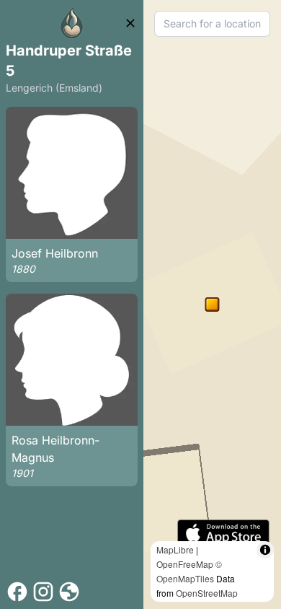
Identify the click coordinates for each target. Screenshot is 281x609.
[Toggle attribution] (265, 549)
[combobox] (212, 24)
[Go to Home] (72, 23)
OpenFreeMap (184, 564)
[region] (212, 304)
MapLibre (175, 549)
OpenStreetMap (207, 593)
